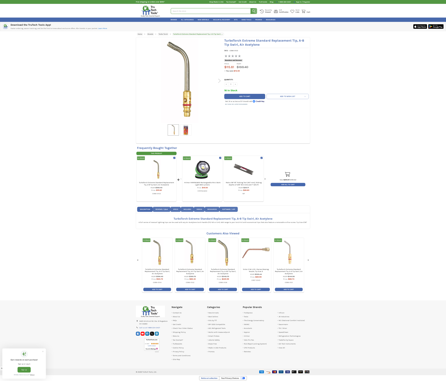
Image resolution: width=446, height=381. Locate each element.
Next (219, 80)
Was (285, 180)
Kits (236, 20)
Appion (247, 332)
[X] (152, 334)
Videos (199, 209)
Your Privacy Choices (230, 378)
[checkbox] (174, 158)
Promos (258, 20)
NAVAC (246, 324)
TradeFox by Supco (286, 340)
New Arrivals (203, 20)
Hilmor (247, 336)
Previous (139, 80)
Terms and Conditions (181, 355)
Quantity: (228, 80)
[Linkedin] (157, 334)
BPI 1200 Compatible (216, 324)
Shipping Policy (179, 332)
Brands (174, 20)
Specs (175, 209)
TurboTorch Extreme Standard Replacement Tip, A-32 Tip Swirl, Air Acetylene (223, 271)
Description (145, 209)
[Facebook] (138, 334)
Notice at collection (209, 378)
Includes (187, 209)
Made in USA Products (217, 348)
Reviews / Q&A (162, 209)
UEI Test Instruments (287, 344)
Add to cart (157, 289)
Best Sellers (213, 317)
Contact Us (177, 313)
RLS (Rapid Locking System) (255, 344)
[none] (179, 80)
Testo (246, 317)
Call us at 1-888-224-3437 (149, 328)
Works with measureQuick (219, 332)
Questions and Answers (233, 60)
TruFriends (263, 2)
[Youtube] (143, 334)
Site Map (176, 359)
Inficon (281, 313)
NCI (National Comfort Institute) (292, 320)
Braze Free (212, 344)
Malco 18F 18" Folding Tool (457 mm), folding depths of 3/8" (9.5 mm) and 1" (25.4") (244, 183)
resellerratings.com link (152, 349)
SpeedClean (283, 332)
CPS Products (249, 348)
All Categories (187, 20)
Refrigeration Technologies (290, 336)
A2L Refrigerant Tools (217, 328)
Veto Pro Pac (249, 340)
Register (306, 2)
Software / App (228, 209)
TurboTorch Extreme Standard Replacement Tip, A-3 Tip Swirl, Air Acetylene (289, 271)
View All (282, 348)
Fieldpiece (248, 313)
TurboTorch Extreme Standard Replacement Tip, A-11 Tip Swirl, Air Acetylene (157, 271)
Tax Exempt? (231, 2)
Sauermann (283, 324)
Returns (176, 336)
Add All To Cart (288, 185)
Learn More (102, 28)
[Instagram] (147, 334)
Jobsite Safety (214, 340)
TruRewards (177, 344)
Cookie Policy (178, 348)
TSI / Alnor (283, 328)
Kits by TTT (212, 320)
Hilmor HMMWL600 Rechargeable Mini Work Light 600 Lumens (202, 183)
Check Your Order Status (183, 328)
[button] (288, 96)
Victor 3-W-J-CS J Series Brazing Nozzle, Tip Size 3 (256, 270)
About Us (252, 2)
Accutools (248, 328)
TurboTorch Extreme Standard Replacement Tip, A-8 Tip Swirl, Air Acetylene (156, 183)
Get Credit (243, 2)
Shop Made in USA (216, 2)
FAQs (175, 320)
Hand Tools (246, 20)
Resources (270, 20)
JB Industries (284, 317)
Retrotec (247, 352)
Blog (271, 2)
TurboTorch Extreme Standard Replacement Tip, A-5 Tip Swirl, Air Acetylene (190, 271)
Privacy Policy (178, 352)
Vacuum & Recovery (221, 20)
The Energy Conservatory (254, 320)
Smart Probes (213, 336)
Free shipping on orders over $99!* (150, 2)
